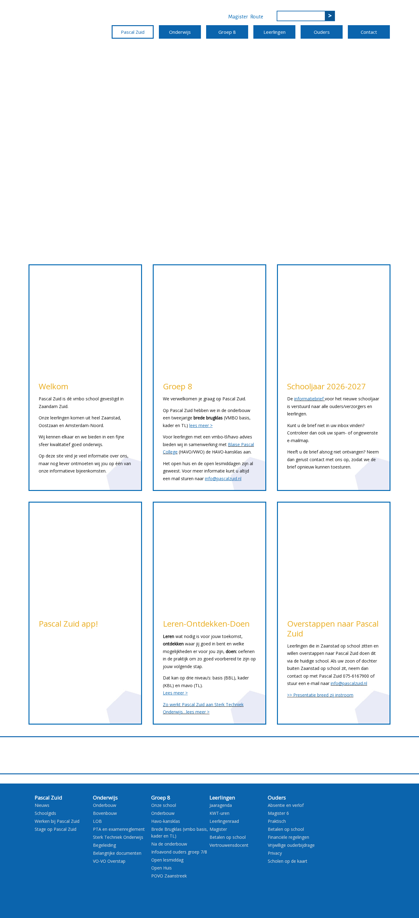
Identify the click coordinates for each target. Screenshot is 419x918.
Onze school (163, 805)
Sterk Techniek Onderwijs (118, 837)
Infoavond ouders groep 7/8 (179, 852)
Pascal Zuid (132, 32)
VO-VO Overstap (109, 861)
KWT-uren (219, 813)
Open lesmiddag (167, 860)
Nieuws (42, 805)
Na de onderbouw (169, 844)
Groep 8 (227, 32)
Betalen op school (228, 837)
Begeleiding (104, 845)
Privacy (275, 853)
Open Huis (161, 868)
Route (256, 17)
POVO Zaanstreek (169, 876)
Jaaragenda (221, 805)
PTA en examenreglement (119, 829)
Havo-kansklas (165, 821)
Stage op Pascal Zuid (55, 829)
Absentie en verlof (286, 805)
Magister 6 (278, 813)
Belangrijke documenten (117, 853)
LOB (97, 821)
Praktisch (277, 821)
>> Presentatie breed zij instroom (320, 695)
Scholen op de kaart (287, 861)
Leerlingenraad (224, 821)
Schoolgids (45, 813)
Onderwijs (180, 32)
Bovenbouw (105, 813)
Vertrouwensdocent (229, 845)
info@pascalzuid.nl (349, 683)
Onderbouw (104, 805)
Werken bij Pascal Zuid (57, 821)
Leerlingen (274, 32)
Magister (238, 17)
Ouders (322, 32)
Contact (369, 32)
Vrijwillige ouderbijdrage (291, 845)
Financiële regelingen (288, 837)
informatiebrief (309, 399)
